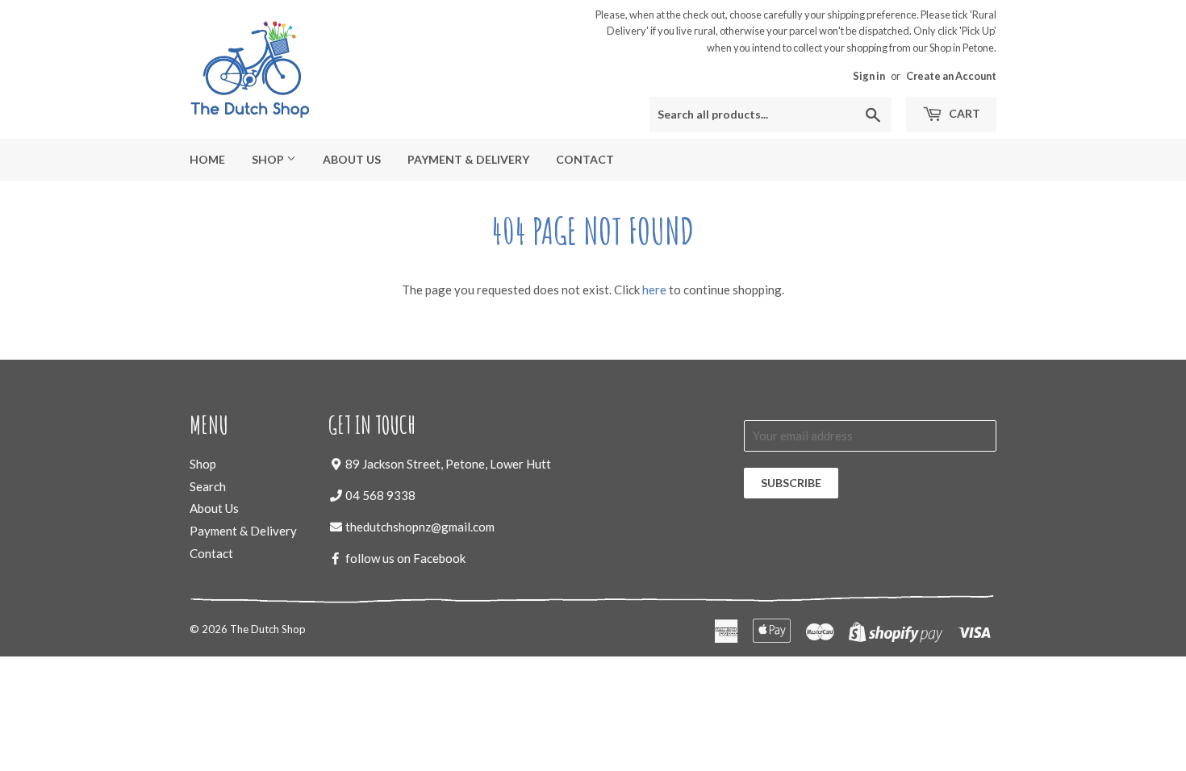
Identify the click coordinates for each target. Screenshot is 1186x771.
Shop (269, 159)
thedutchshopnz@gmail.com (420, 526)
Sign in (869, 75)
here (654, 289)
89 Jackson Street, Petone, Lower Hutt (448, 463)
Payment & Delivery (468, 159)
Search (208, 486)
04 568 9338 (380, 495)
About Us (352, 159)
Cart (963, 113)
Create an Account (951, 75)
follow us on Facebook (405, 558)
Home (207, 159)
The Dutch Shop (268, 629)
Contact (585, 159)
